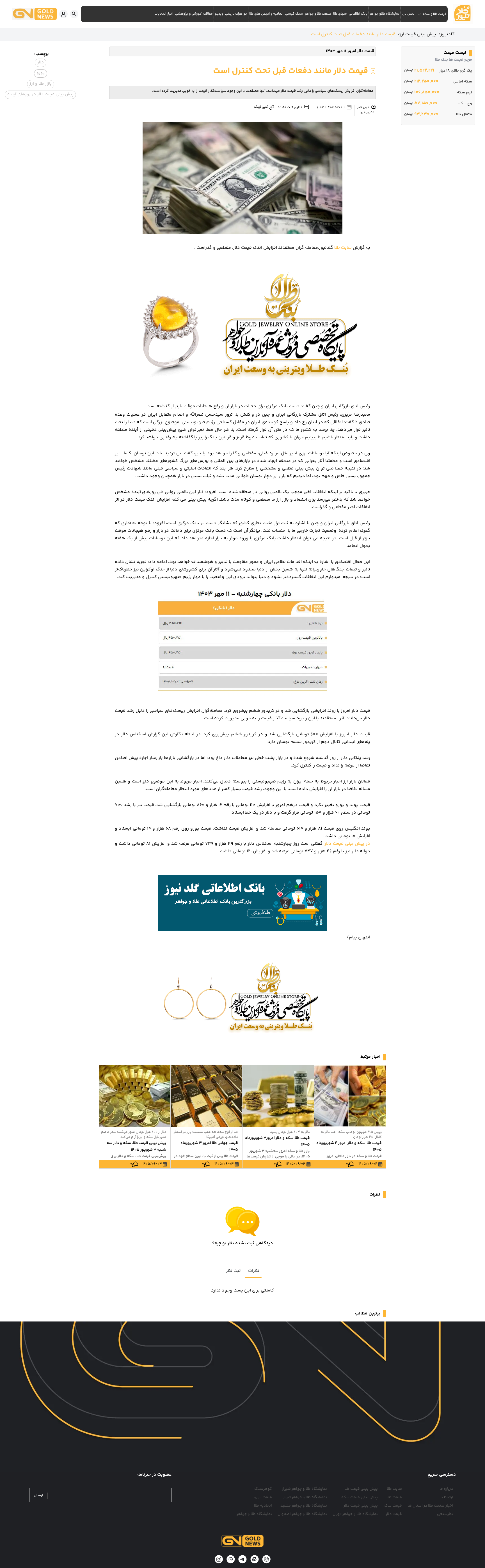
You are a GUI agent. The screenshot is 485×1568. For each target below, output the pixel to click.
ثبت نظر (233, 1270)
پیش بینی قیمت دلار (361, 1506)
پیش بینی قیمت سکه (359, 1497)
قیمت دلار (394, 1514)
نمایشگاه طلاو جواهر (384, 14)
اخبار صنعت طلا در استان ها (430, 1506)
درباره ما (446, 1489)
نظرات (253, 1270)
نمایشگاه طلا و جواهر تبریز (305, 1497)
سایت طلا (323, 247)
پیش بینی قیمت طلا (361, 1489)
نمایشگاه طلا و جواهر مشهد (303, 1506)
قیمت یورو (263, 1497)
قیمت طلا (394, 1497)
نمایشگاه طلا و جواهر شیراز (304, 1489)
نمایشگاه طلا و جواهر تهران (355, 1514)
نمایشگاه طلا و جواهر (254, 1514)
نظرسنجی (445, 1514)
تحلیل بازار (408, 13)
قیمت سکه (392, 1506)
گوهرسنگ (263, 1489)
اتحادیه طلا (263, 1506)
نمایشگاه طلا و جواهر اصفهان (302, 1514)
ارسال (38, 1495)
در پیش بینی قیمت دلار (346, 843)
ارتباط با (446, 1497)
